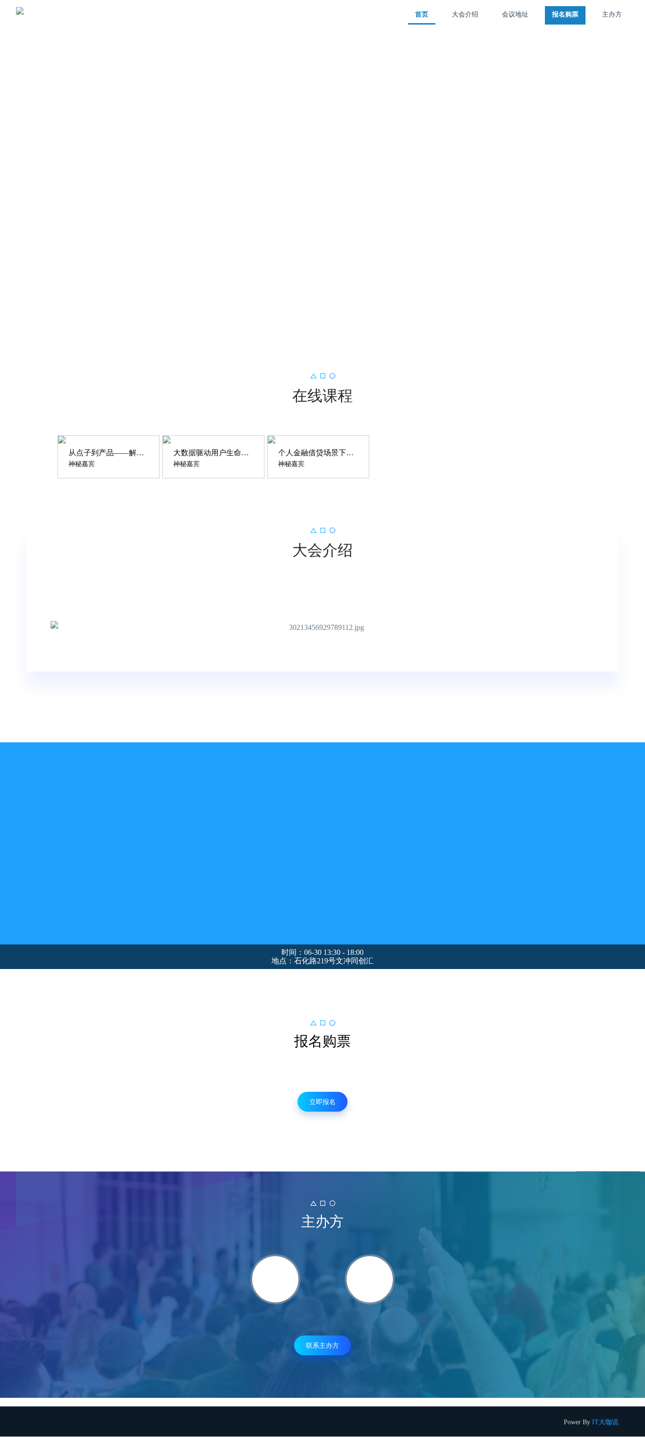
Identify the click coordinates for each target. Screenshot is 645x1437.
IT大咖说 (605, 1422)
